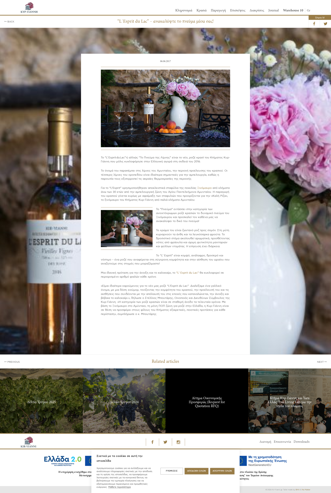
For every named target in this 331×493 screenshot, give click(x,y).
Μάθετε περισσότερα (119, 487)
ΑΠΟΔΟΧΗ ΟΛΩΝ (196, 471)
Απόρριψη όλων (222, 471)
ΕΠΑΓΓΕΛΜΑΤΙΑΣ (146, 264)
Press (171, 264)
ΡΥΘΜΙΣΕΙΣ (172, 471)
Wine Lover (195, 264)
